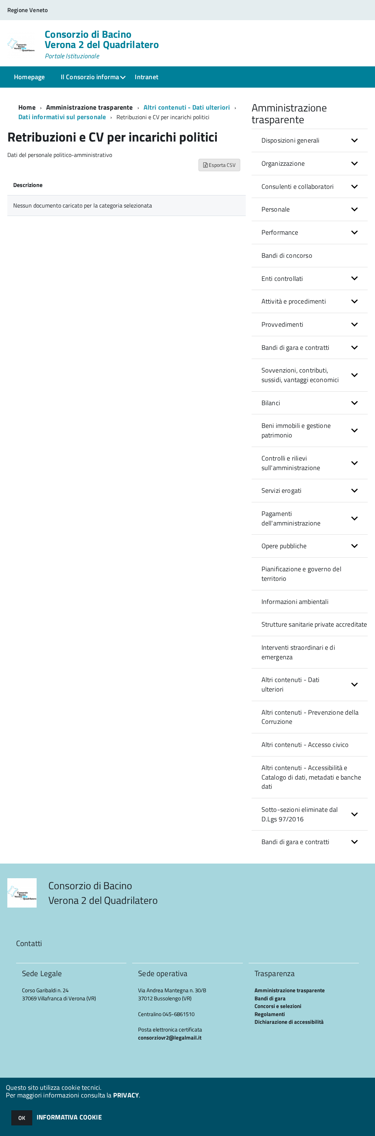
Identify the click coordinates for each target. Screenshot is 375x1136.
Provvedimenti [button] (282, 324)
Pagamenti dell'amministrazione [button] (291, 518)
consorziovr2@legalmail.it (169, 1037)
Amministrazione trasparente (89, 107)
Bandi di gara (270, 998)
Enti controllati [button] (282, 278)
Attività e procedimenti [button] (293, 301)
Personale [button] (275, 209)
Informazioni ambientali (294, 602)
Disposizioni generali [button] (290, 140)
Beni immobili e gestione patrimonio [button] (296, 430)
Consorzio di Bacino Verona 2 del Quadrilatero (102, 44)
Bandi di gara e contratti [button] (295, 347)
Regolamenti (270, 1014)
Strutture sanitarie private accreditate (314, 624)
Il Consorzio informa (90, 77)
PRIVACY (126, 1095)
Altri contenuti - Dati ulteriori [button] (290, 684)
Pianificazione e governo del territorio (301, 573)
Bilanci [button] (270, 403)
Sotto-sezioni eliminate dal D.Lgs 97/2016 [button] (299, 814)
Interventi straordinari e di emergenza (298, 652)
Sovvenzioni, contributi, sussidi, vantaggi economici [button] (300, 375)
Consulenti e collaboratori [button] (297, 186)
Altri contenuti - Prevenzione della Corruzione (310, 717)
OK (21, 1118)
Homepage (29, 77)
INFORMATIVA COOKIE (69, 1117)
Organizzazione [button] (283, 163)
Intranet (146, 77)
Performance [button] (279, 232)
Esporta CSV (221, 165)
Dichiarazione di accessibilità (289, 1022)
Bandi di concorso (286, 255)
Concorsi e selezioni (278, 1006)
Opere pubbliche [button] (284, 546)
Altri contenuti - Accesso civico (305, 745)
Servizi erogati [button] (281, 490)
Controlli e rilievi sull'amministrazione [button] (290, 463)
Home (27, 107)
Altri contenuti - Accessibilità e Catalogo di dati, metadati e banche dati (311, 777)
